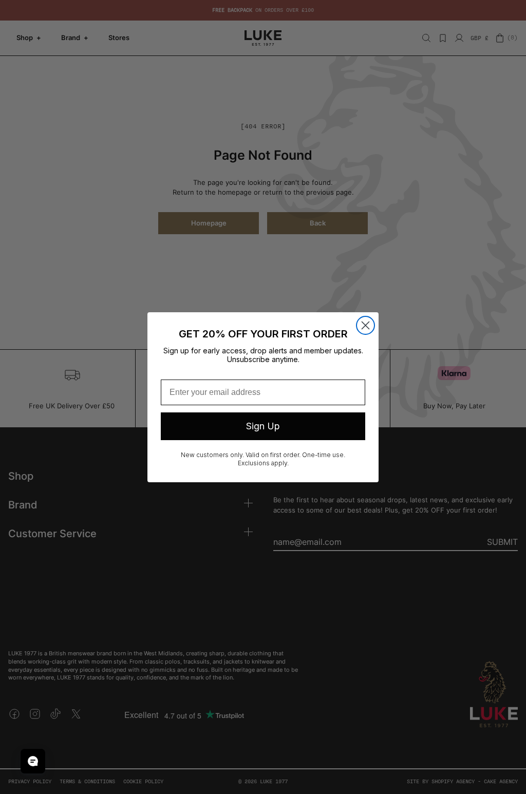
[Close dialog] (365, 325)
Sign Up (263, 426)
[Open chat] (33, 761)
